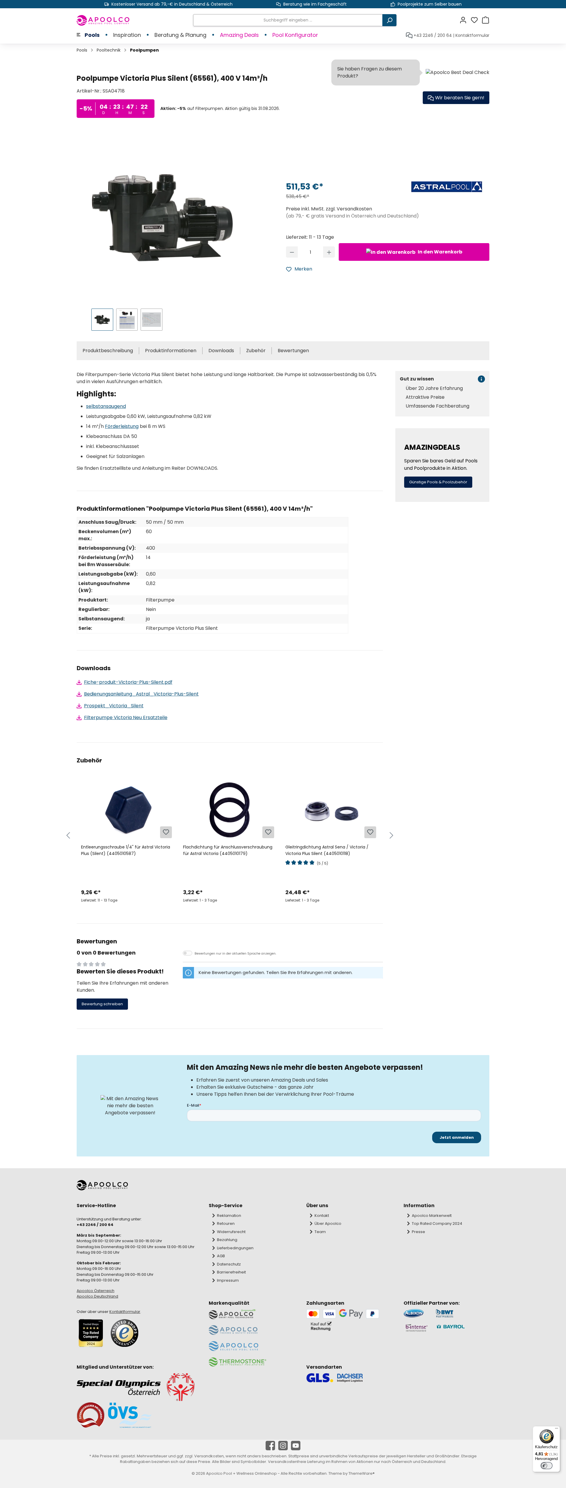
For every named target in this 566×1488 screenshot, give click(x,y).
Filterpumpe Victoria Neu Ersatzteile (125, 717)
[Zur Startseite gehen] (103, 20)
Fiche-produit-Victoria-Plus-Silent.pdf (128, 682)
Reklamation (229, 1215)
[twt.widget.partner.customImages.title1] (417, 1313)
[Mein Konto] (464, 20)
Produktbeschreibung (108, 350)
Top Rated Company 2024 (437, 1223)
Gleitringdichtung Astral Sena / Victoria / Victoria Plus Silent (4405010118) (326, 850)
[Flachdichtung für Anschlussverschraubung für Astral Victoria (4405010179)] (229, 809)
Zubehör (256, 350)
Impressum (228, 1280)
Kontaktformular (472, 35)
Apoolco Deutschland (97, 1296)
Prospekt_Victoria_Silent (114, 705)
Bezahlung (227, 1240)
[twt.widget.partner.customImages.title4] (462, 1328)
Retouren (226, 1223)
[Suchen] (389, 20)
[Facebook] (270, 1445)
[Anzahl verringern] (292, 252)
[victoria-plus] (164, 217)
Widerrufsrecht (231, 1232)
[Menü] (556, 1429)
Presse (418, 1232)
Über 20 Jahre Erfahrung (434, 388)
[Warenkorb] (485, 20)
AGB (221, 1256)
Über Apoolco (328, 1223)
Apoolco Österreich (95, 1290)
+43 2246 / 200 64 (433, 35)
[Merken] (166, 832)
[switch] (546, 1465)
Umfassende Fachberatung (437, 406)
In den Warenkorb (439, 251)
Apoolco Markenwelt (432, 1215)
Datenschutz (229, 1264)
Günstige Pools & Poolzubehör (438, 482)
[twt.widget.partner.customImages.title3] (417, 1328)
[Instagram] (283, 1445)
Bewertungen (293, 350)
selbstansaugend (106, 406)
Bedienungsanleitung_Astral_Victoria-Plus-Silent (141, 694)
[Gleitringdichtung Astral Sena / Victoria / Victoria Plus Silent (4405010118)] (331, 809)
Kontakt (322, 1215)
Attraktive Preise (425, 397)
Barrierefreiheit (231, 1272)
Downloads (221, 350)
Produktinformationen (170, 350)
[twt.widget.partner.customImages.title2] (462, 1313)
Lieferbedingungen (235, 1248)
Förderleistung (122, 426)
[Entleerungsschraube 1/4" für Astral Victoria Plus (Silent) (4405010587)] (127, 809)
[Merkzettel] (476, 20)
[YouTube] (296, 1445)
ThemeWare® (361, 1473)
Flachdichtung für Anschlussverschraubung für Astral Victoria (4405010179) (227, 850)
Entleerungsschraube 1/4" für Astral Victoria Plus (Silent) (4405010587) (125, 850)
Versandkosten (209, 1456)
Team (320, 1232)
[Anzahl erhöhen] (329, 252)
